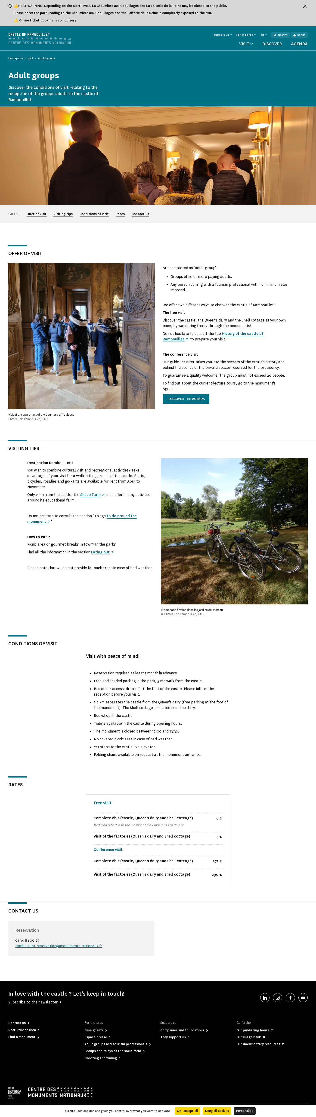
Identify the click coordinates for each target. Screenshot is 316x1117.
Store (301, 35)
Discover (272, 44)
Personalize (244, 1111)
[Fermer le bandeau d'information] (305, 6)
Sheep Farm (90, 494)
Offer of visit (36, 214)
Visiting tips (63, 214)
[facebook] (290, 997)
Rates (120, 214)
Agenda (299, 44)
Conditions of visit (94, 214)
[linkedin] (265, 997)
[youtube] (303, 997)
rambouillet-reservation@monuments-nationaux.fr (58, 945)
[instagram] (277, 997)
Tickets (283, 35)
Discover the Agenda (187, 399)
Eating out (100, 552)
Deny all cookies (217, 1111)
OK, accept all (187, 1111)
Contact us (140, 214)
